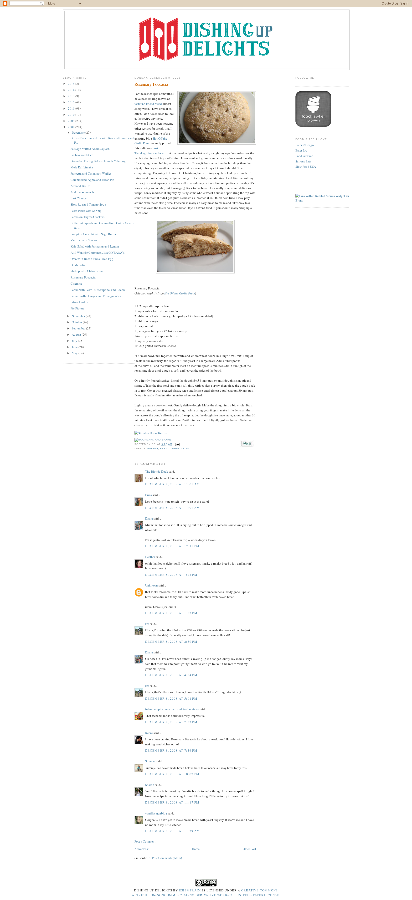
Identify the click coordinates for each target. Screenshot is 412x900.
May (75, 353)
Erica (148, 495)
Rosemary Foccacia (83, 277)
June (75, 347)
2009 (71, 121)
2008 (71, 127)
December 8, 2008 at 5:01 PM (171, 698)
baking (152, 448)
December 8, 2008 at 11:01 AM (172, 484)
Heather (150, 557)
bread (165, 448)
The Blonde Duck (156, 471)
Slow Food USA (305, 166)
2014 (71, 90)
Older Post (249, 849)
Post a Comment (144, 841)
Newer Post (141, 849)
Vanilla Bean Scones (84, 240)
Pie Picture (77, 308)
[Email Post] (176, 444)
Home (196, 849)
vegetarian (180, 448)
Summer (150, 761)
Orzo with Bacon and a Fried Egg (92, 259)
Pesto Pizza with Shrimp (86, 210)
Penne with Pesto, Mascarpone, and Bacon (98, 290)
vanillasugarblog (156, 813)
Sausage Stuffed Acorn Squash (90, 149)
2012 (71, 102)
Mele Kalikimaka (82, 167)
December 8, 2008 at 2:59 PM (171, 641)
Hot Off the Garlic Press (179, 293)
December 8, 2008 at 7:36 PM (171, 750)
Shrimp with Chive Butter (87, 271)
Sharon (149, 785)
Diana (149, 518)
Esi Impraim (190, 890)
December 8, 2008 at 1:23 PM (171, 574)
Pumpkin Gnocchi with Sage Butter (93, 234)
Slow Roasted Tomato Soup (88, 204)
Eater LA (301, 150)
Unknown (151, 585)
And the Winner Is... (83, 192)
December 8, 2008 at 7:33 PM (171, 722)
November (79, 316)
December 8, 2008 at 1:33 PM (171, 613)
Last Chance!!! (80, 198)
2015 (71, 83)
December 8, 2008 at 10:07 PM (172, 774)
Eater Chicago (304, 145)
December (78, 132)
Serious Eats (303, 161)
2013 (71, 96)
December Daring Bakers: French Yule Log (98, 161)
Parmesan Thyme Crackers (87, 217)
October (77, 322)
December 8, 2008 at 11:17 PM (172, 802)
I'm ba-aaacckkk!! (82, 155)
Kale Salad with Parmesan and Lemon (95, 246)
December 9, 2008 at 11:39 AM (172, 831)
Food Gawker (304, 156)
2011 (71, 108)
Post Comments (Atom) (167, 858)
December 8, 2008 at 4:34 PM (171, 675)
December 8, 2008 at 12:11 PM (172, 546)
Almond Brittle (80, 186)
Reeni (149, 733)
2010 (71, 114)
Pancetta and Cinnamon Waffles (91, 173)
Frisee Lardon (79, 302)
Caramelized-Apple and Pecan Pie (92, 179)
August (77, 334)
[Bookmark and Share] (152, 439)
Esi (147, 624)
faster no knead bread (148, 103)
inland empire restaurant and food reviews (172, 709)
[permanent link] (151, 433)
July (75, 341)
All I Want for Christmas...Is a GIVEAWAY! (98, 252)
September (79, 328)
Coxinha (76, 283)
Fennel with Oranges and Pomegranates (96, 296)
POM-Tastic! (79, 265)
